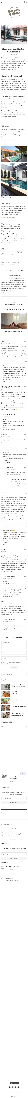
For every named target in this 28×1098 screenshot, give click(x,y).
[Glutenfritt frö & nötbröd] (5, 708)
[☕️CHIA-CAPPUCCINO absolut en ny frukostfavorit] (20, 965)
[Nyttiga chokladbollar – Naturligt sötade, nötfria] (5, 687)
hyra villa (4, 264)
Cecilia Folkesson (15, 275)
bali (3, 262)
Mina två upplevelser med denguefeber (14, 331)
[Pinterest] (15, 1087)
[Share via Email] (22, 270)
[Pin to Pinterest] (21, 270)
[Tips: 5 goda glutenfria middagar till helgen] (5, 715)
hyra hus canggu (16, 262)
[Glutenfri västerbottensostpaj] (5, 694)
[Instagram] (12, 1087)
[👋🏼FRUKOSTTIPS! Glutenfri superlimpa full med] (20, 915)
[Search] (26, 2)
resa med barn (12, 264)
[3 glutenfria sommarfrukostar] (5, 701)
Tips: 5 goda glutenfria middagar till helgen (17, 714)
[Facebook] (9, 1087)
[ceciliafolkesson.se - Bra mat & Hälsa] (5, 776)
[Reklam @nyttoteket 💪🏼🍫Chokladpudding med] (20, 1053)
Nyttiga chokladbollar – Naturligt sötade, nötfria (18, 685)
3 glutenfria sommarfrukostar (16, 700)
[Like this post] (18, 270)
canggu (8, 262)
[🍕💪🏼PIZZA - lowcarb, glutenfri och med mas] (7, 909)
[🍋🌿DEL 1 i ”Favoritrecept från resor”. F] (7, 986)
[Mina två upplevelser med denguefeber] (14, 321)
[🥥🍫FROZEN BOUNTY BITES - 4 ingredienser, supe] (7, 1047)
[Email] (18, 1087)
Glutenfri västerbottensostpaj (16, 692)
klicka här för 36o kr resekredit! (13, 114)
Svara (25, 341)
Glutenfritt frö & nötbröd (18, 706)
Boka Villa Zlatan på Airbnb (8, 140)
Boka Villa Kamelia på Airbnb (8, 217)
